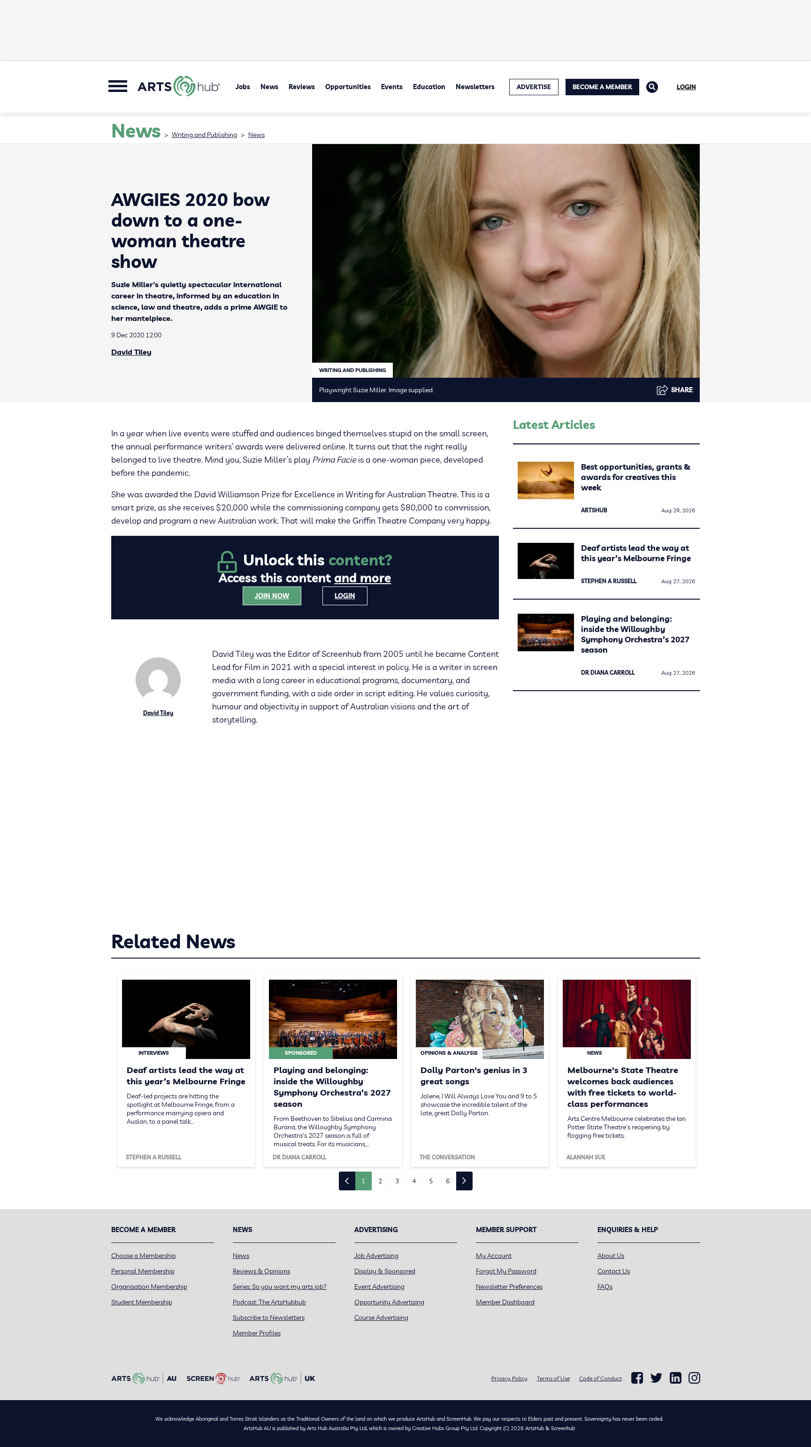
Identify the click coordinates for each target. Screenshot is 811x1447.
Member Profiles (257, 1333)
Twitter (656, 1378)
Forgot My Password (506, 1271)
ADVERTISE (534, 87)
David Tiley (131, 352)
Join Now (272, 596)
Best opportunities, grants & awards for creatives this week (635, 477)
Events (392, 87)
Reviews (302, 87)
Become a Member (602, 87)
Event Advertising (379, 1286)
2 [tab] (380, 1181)
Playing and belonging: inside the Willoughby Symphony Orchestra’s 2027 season (635, 634)
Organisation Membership (149, 1286)
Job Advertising (376, 1255)
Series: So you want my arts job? (280, 1286)
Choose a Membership (143, 1255)
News (269, 87)
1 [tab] (363, 1181)
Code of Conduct (600, 1378)
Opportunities (348, 87)
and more (362, 578)
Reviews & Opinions (261, 1271)
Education (429, 87)
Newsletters (475, 87)
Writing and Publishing (204, 134)
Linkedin (675, 1378)
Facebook (637, 1378)
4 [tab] (414, 1181)
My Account (494, 1255)
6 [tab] (448, 1181)
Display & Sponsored (384, 1271)
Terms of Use (553, 1378)
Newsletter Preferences (509, 1286)
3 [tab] (397, 1181)
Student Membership (141, 1302)
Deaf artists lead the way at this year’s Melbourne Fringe (636, 553)
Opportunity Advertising (389, 1302)
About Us (610, 1255)
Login (686, 87)
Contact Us (613, 1271)
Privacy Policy (509, 1378)
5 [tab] (431, 1181)
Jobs (243, 87)
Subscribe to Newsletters (269, 1317)
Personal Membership (143, 1271)
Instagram (694, 1378)
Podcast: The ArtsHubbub (269, 1302)
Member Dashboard (505, 1302)
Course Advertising (381, 1317)
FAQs (604, 1286)
